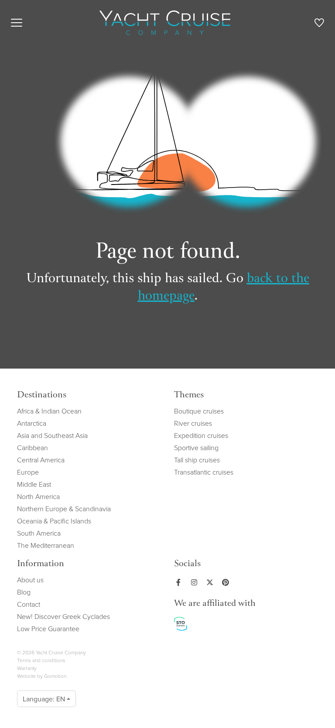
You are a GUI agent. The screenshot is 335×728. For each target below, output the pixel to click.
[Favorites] (319, 24)
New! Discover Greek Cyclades (63, 616)
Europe (28, 472)
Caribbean (32, 447)
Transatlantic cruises (203, 472)
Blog (24, 592)
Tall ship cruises (197, 460)
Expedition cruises (201, 435)
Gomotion (55, 676)
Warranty (27, 668)
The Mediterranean (45, 545)
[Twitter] (211, 582)
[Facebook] (180, 582)
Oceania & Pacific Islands (54, 521)
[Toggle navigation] (16, 23)
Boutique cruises (199, 411)
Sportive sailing (196, 447)
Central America (41, 460)
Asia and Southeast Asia (52, 435)
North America (38, 496)
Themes (189, 395)
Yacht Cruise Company (164, 22)
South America (39, 533)
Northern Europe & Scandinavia (64, 508)
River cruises (193, 423)
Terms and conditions (41, 660)
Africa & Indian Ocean (49, 411)
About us (30, 579)
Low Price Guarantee (48, 628)
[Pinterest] (227, 582)
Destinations (41, 395)
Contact (28, 604)
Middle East (34, 484)
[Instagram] (196, 582)
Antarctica (31, 423)
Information (40, 564)
